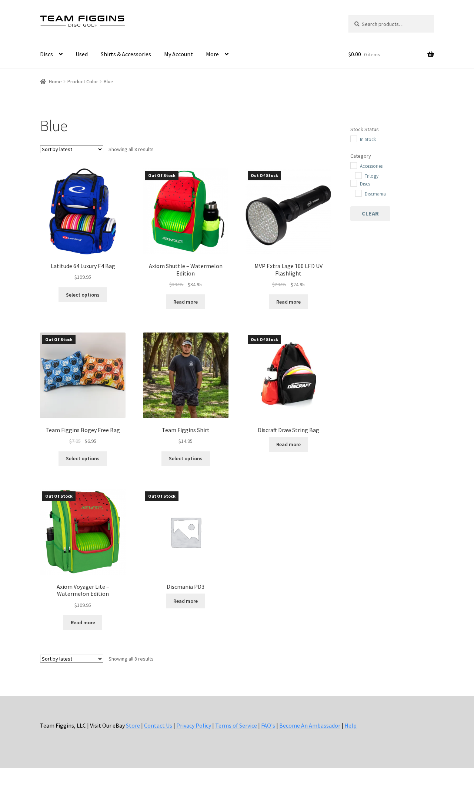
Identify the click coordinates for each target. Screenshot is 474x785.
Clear (370, 213)
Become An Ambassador (309, 725)
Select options (83, 294)
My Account (178, 54)
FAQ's (268, 725)
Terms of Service (236, 725)
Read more (185, 301)
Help (350, 725)
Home (55, 81)
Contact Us (158, 725)
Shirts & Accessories (126, 54)
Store (133, 725)
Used (82, 54)
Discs (46, 54)
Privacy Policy (193, 725)
